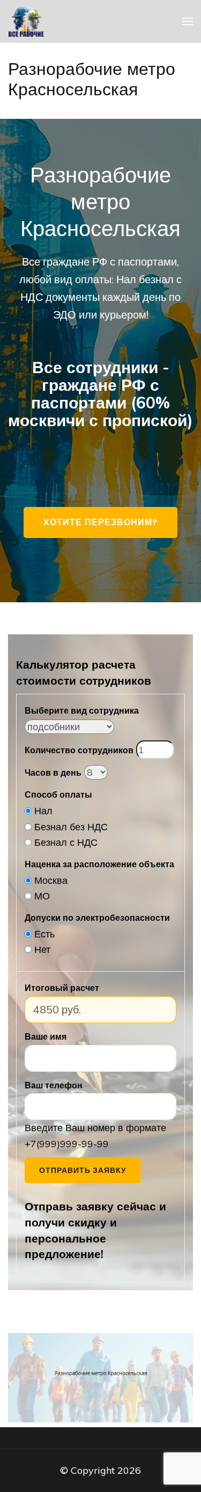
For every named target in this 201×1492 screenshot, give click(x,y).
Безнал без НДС (71, 827)
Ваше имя (45, 1036)
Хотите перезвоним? (100, 522)
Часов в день (53, 772)
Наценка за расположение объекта (99, 864)
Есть (44, 934)
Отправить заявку (82, 1170)
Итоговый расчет (62, 987)
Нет (42, 949)
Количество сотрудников (79, 750)
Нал (43, 811)
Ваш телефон (54, 1085)
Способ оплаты (58, 794)
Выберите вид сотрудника (82, 710)
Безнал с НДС (66, 842)
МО (42, 896)
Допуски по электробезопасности (97, 917)
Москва (51, 880)
